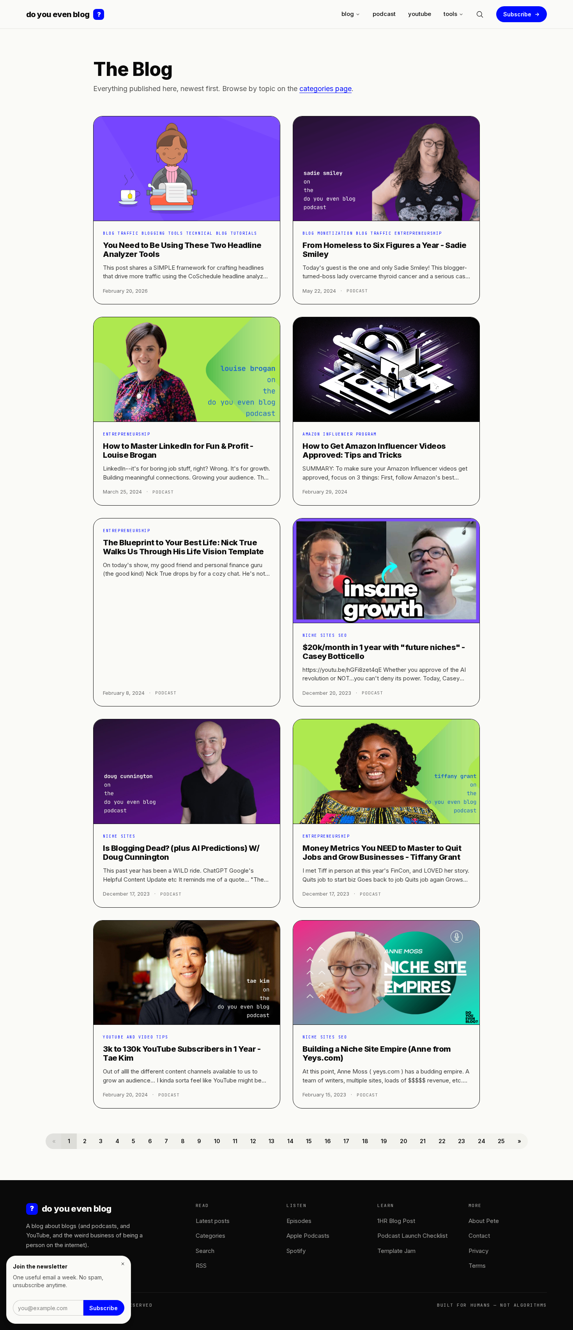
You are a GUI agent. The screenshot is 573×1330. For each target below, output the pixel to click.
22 (442, 1141)
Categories (210, 1235)
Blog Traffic (120, 233)
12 (253, 1141)
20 (403, 1141)
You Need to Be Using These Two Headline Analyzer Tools (182, 250)
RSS (201, 1265)
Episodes (298, 1221)
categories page (325, 88)
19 (384, 1141)
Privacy (478, 1250)
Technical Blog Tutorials (221, 233)
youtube (419, 14)
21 (423, 1141)
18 (365, 1141)
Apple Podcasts (307, 1235)
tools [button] (450, 14)
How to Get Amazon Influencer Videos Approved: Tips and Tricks (374, 450)
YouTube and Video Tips (135, 1037)
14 (290, 1141)
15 (309, 1141)
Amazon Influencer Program (339, 434)
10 (217, 1141)
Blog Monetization (327, 233)
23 (461, 1141)
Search (205, 1250)
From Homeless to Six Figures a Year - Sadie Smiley (384, 250)
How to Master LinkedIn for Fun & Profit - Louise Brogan (178, 450)
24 (481, 1141)
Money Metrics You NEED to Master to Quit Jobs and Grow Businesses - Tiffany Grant (381, 852)
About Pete (484, 1221)
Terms (477, 1265)
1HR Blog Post (396, 1221)
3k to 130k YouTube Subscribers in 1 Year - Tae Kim (181, 1053)
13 (271, 1141)
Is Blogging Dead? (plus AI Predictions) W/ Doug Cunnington (181, 852)
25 (501, 1141)
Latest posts (213, 1221)
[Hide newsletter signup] (122, 1264)
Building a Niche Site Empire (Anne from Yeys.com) (376, 1053)
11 (235, 1141)
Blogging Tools (162, 233)
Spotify (296, 1250)
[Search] (480, 14)
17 (346, 1141)
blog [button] (347, 14)
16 (328, 1141)
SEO (342, 635)
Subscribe (517, 14)
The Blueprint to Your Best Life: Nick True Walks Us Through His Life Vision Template (183, 547)
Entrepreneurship (418, 233)
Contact (479, 1235)
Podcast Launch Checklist (412, 1235)
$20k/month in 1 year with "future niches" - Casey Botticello (383, 652)
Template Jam (396, 1250)
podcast (384, 14)
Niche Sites (318, 635)
